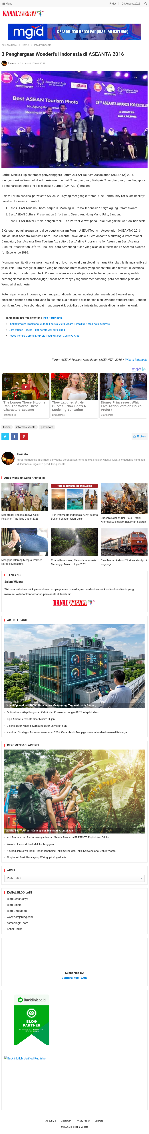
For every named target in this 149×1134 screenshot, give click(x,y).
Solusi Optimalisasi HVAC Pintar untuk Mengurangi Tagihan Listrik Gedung (51, 705)
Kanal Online (15, 929)
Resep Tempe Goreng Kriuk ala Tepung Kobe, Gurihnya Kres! (44, 335)
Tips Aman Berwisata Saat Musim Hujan (31, 719)
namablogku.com (17, 923)
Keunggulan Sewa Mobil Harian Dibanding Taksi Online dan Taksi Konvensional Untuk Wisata (61, 851)
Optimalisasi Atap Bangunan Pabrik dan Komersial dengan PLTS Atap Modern (52, 712)
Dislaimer (66, 1120)
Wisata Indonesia (136, 359)
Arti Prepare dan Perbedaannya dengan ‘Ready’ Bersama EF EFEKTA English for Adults (58, 837)
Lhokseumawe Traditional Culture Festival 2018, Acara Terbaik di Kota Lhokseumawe (59, 324)
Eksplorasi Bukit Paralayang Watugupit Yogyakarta (36, 857)
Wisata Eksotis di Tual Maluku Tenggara (30, 844)
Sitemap (99, 1120)
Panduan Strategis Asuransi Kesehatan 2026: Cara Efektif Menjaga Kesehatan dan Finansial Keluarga (67, 732)
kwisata (12, 63)
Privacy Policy (83, 1120)
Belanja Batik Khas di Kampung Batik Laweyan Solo (37, 725)
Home (25, 45)
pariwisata (47, 427)
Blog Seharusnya (17, 899)
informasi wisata (25, 427)
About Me (50, 1120)
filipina (7, 427)
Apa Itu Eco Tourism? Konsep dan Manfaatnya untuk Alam (40, 830)
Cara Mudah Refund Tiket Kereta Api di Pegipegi (37, 330)
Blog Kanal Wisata (78, 1126)
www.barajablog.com (20, 917)
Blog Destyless (17, 911)
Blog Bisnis (14, 905)
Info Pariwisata (42, 45)
